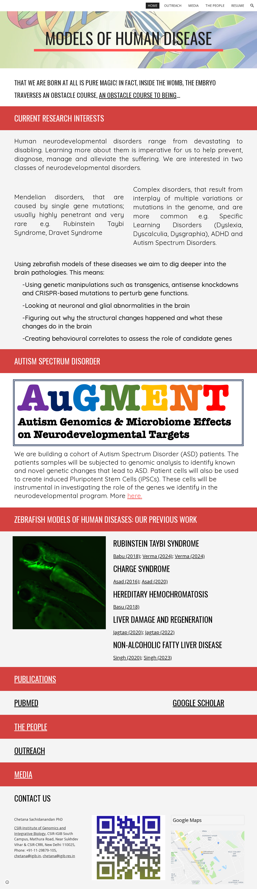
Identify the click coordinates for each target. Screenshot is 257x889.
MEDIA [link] (193, 5)
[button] (252, 5)
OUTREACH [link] (173, 5)
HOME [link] (152, 5)
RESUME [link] (237, 5)
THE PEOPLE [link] (214, 5)
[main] (128, 40)
